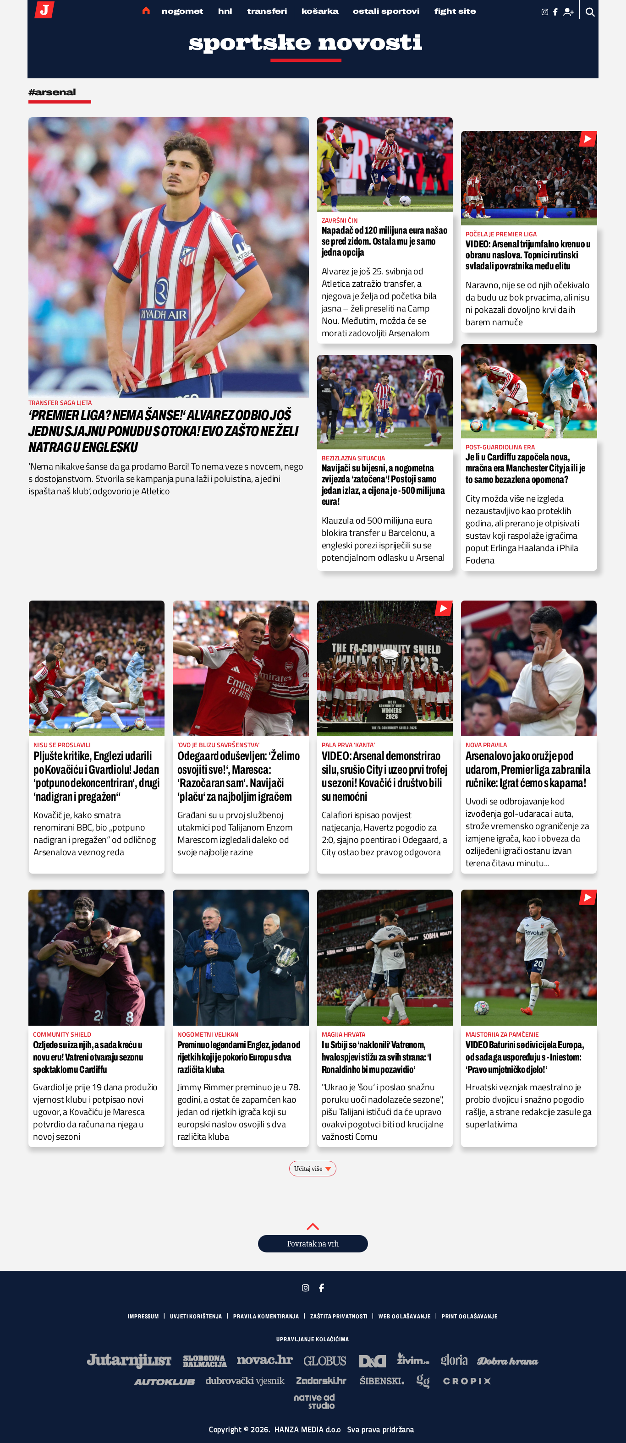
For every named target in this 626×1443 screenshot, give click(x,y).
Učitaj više (308, 1168)
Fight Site (455, 11)
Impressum (143, 1316)
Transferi (267, 11)
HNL (225, 11)
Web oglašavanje (405, 1316)
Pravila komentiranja (266, 1316)
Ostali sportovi (386, 11)
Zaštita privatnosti (339, 1316)
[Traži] (590, 12)
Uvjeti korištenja (196, 1316)
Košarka (320, 11)
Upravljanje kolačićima (312, 1339)
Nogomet (182, 11)
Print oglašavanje (470, 1316)
